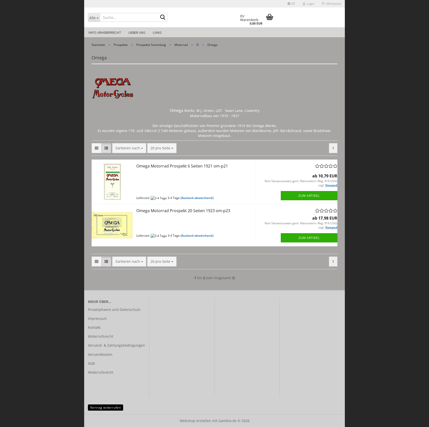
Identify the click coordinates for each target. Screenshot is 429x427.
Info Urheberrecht (104, 32)
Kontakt (94, 327)
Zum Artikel (309, 196)
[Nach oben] (415, 419)
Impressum (97, 318)
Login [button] (309, 3)
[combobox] (129, 148)
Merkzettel (333, 3)
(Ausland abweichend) (197, 198)
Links (157, 32)
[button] (291, 3)
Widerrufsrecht (100, 336)
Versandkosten (100, 354)
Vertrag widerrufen (105, 407)
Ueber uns (136, 32)
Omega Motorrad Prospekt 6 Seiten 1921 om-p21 (182, 166)
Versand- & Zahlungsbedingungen (116, 345)
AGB (91, 363)
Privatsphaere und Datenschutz (114, 309)
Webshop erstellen (195, 420)
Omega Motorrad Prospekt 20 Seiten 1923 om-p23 (183, 210)
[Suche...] (162, 17)
